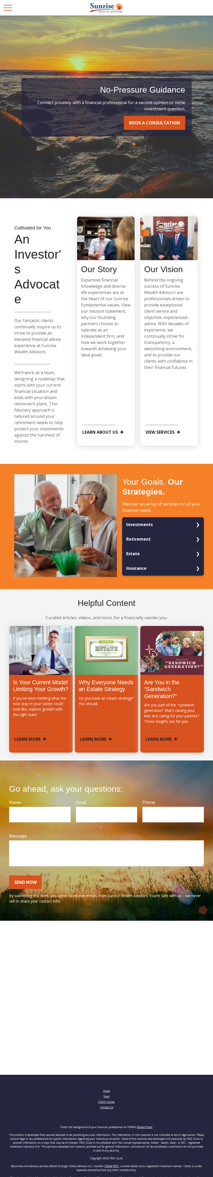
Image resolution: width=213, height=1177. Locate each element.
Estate (133, 553)
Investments (139, 524)
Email (81, 802)
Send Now (25, 882)
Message (18, 836)
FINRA (108, 1166)
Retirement (138, 539)
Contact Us (106, 1107)
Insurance (136, 568)
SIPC (116, 1166)
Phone (148, 802)
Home (106, 1091)
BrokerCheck (144, 1127)
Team (106, 1096)
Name (15, 802)
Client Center (106, 1102)
